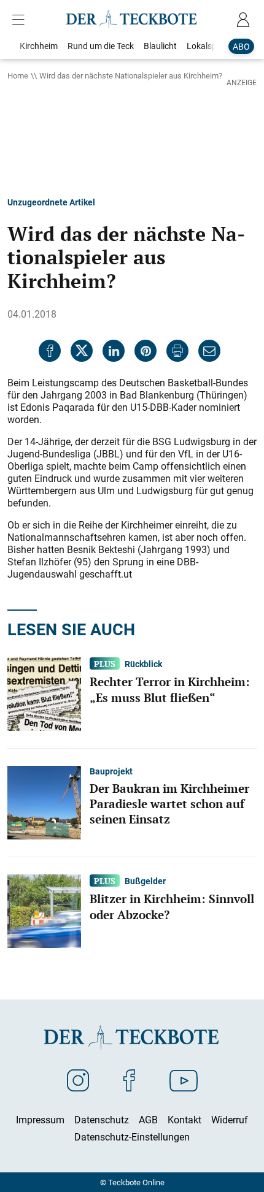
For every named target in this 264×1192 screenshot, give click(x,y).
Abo (241, 46)
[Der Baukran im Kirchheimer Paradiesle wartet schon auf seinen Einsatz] (44, 801)
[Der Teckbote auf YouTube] (183, 1080)
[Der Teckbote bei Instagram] (78, 1080)
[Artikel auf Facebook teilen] (50, 351)
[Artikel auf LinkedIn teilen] (114, 351)
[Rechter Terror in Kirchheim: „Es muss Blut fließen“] (44, 693)
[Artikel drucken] (177, 351)
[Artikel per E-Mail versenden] (209, 351)
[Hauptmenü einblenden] (20, 19)
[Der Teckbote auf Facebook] (129, 1080)
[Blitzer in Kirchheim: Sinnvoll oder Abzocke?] (44, 910)
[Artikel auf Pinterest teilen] (145, 351)
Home (17, 75)
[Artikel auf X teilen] (82, 351)
